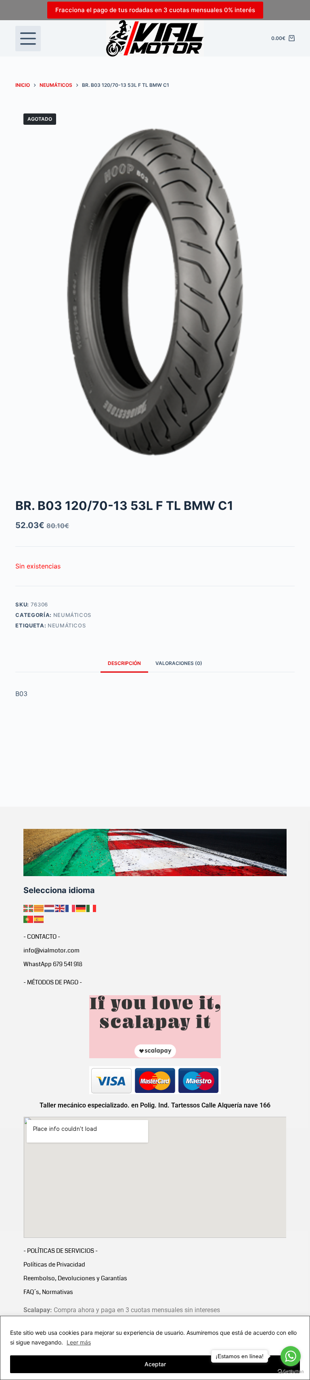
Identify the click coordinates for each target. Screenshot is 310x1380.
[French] (70, 908)
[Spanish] (39, 918)
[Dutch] (49, 908)
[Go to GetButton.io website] (291, 1371)
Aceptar (155, 1364)
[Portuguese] (28, 918)
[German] (81, 908)
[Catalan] (39, 908)
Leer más (79, 1342)
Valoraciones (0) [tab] (178, 663)
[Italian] (91, 908)
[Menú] (28, 38)
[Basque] (28, 908)
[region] (155, 1348)
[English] (60, 908)
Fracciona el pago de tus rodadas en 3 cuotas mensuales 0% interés (155, 10)
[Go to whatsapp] (291, 1356)
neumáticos (67, 625)
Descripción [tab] (124, 663)
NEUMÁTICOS (72, 615)
